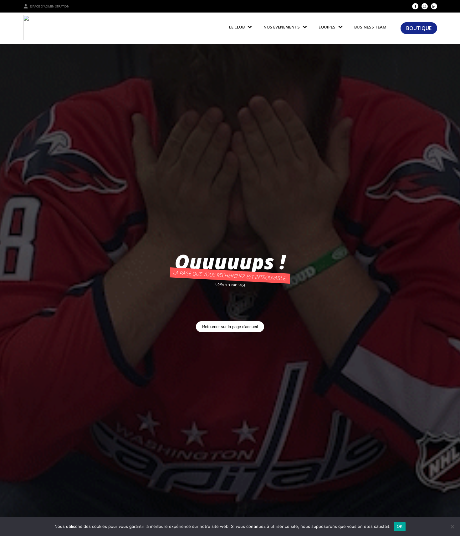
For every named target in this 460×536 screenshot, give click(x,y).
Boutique (419, 28)
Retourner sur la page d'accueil (230, 326)
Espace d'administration (49, 6)
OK (400, 526)
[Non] (452, 526)
